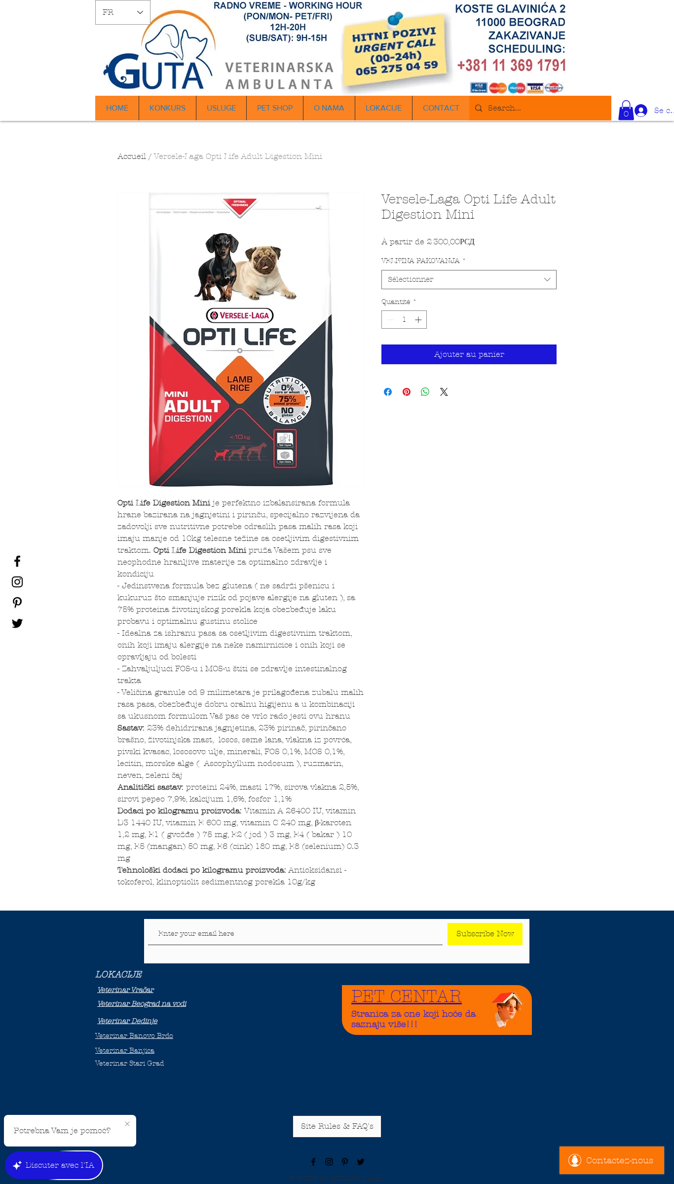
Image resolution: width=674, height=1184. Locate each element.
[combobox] (469, 279)
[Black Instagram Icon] (17, 581)
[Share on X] (444, 392)
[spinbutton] (404, 319)
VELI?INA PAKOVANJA (423, 261)
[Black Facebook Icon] (17, 561)
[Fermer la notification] (127, 1124)
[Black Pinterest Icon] (17, 602)
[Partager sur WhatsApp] (425, 392)
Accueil (131, 156)
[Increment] (419, 319)
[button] (626, 110)
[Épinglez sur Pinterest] (406, 392)
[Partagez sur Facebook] (388, 392)
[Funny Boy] (508, 1007)
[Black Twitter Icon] (17, 623)
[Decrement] (389, 319)
